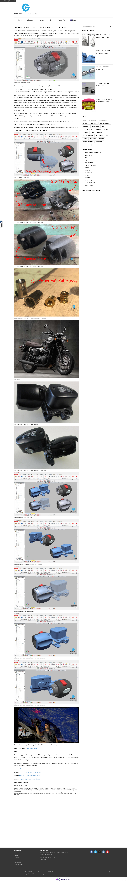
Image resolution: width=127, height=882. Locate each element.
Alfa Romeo (95, 126)
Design (106, 129)
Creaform (98, 129)
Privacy (16, 860)
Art (103, 126)
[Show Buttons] (1, 224)
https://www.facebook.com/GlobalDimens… (32, 769)
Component (89, 163)
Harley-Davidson (88, 135)
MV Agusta (93, 138)
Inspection (99, 135)
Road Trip (88, 175)
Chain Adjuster (87, 129)
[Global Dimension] (25, 9)
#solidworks (103, 120)
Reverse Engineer (88, 142)
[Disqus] (46, 819)
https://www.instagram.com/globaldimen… (32, 772)
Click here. (44, 859)
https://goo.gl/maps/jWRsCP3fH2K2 (30, 779)
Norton (101, 138)
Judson (108, 135)
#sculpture (92, 120)
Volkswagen (97, 145)
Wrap (105, 145)
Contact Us (61, 20)
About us (30, 20)
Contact (17, 855)
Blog (51, 20)
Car (86, 160)
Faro (92, 132)
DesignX (85, 132)
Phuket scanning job (31, 748)
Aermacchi (86, 126)
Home (20, 20)
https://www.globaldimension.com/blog (30, 775)
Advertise (17, 857)
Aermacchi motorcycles (93, 153)
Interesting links (19, 864)
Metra (85, 138)
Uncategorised (90, 183)
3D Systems (94, 123)
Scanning (88, 178)
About (16, 853)
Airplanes (88, 155)
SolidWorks (86, 145)
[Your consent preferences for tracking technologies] (124, 879)
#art (84, 120)
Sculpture (99, 142)
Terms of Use (18, 862)
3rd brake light (104, 123)
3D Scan (85, 123)
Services (41, 20)
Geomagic (100, 132)
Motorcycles (89, 170)
